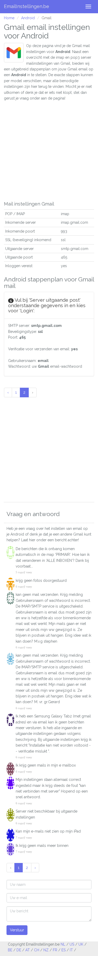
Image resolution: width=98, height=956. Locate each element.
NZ (46, 950)
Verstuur (17, 930)
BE (10, 950)
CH (36, 950)
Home (9, 18)
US (72, 944)
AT (27, 950)
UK (80, 944)
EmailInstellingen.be (26, 6)
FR (55, 950)
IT (71, 950)
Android (28, 18)
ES (63, 950)
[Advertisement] (49, 150)
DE (18, 950)
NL (63, 944)
